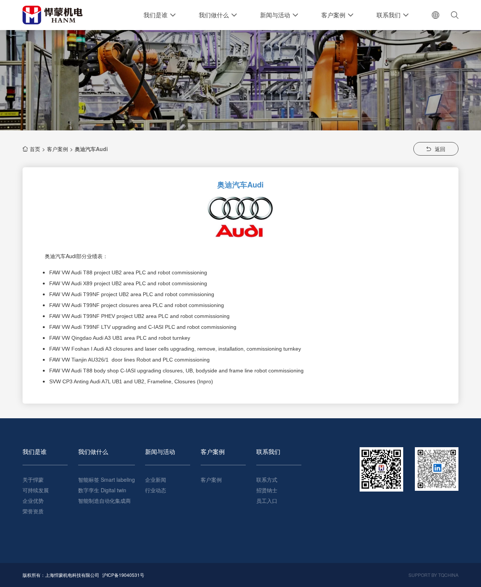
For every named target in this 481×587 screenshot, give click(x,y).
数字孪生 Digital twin (102, 490)
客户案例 (57, 149)
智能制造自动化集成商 (104, 500)
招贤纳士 (266, 490)
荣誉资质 (33, 511)
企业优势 (33, 500)
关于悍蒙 (33, 479)
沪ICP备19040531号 (123, 575)
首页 (35, 149)
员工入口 (266, 500)
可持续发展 (36, 490)
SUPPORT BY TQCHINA (433, 575)
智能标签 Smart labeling (106, 479)
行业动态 (155, 490)
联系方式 (266, 479)
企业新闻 (155, 479)
